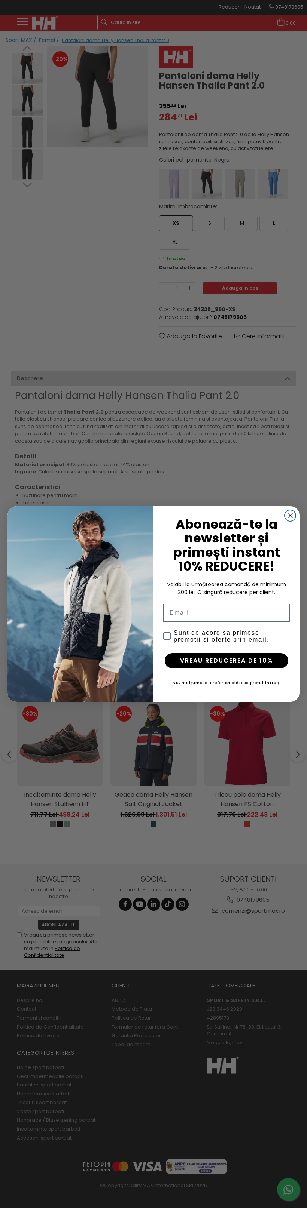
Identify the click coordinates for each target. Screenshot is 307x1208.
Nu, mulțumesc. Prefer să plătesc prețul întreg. (227, 683)
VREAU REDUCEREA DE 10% (226, 660)
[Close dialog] (290, 515)
